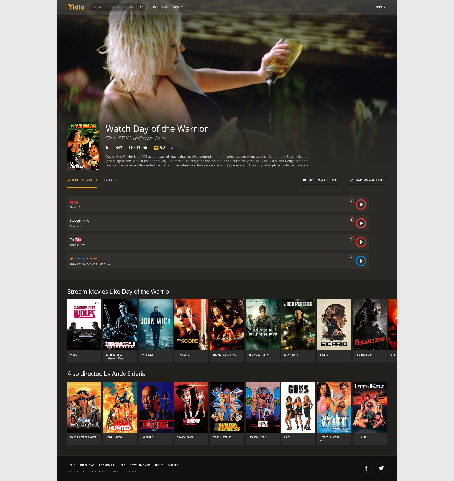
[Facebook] (366, 468)
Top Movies (106, 465)
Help (122, 465)
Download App (140, 465)
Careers (172, 465)
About (158, 465)
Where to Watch (82, 180)
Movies (178, 7)
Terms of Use (118, 471)
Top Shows (87, 465)
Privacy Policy (98, 471)
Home (71, 465)
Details (110, 180)
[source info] (351, 200)
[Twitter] (381, 468)
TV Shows (160, 7)
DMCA (132, 471)
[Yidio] (76, 8)
